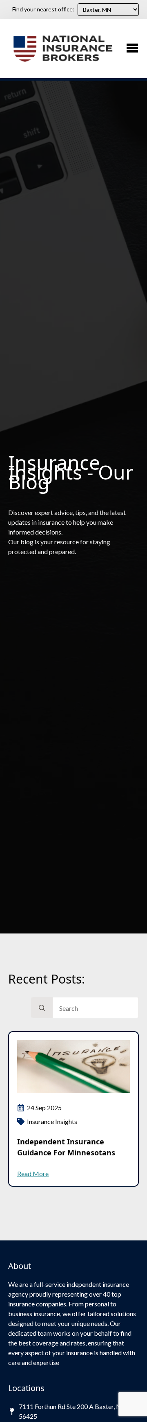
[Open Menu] (132, 48)
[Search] (42, 1008)
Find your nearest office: (43, 9)
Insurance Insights (52, 1121)
